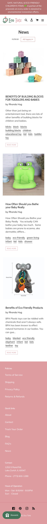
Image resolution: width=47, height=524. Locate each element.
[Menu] (42, 20)
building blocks (13, 130)
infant (9, 241)
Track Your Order (14, 429)
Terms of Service (14, 374)
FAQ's (8, 443)
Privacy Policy (12, 389)
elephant (10, 341)
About (8, 414)
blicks (8, 126)
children (27, 130)
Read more (11, 145)
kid (24, 134)
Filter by (15, 39)
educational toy (14, 134)
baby (8, 237)
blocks (23, 126)
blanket (17, 338)
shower (28, 241)
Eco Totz (27, 515)
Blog (7, 436)
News (8, 450)
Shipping (9, 382)
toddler (38, 134)
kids (30, 134)
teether (9, 345)
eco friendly (19, 237)
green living (33, 237)
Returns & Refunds (15, 396)
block (16, 126)
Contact (9, 422)
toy (7, 137)
